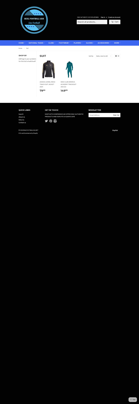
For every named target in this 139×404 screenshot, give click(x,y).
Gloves (89, 43)
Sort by (91, 56)
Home (21, 43)
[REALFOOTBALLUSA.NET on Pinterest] (50, 121)
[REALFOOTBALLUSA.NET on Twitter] (46, 121)
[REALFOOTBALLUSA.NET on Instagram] (55, 121)
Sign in (103, 17)
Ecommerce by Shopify (31, 133)
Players (77, 43)
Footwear (64, 43)
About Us (22, 117)
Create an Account (114, 17)
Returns (21, 120)
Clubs (51, 43)
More (116, 43)
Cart (116, 22)
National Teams (36, 43)
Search (21, 114)
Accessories (103, 43)
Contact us (22, 122)
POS (20, 133)
